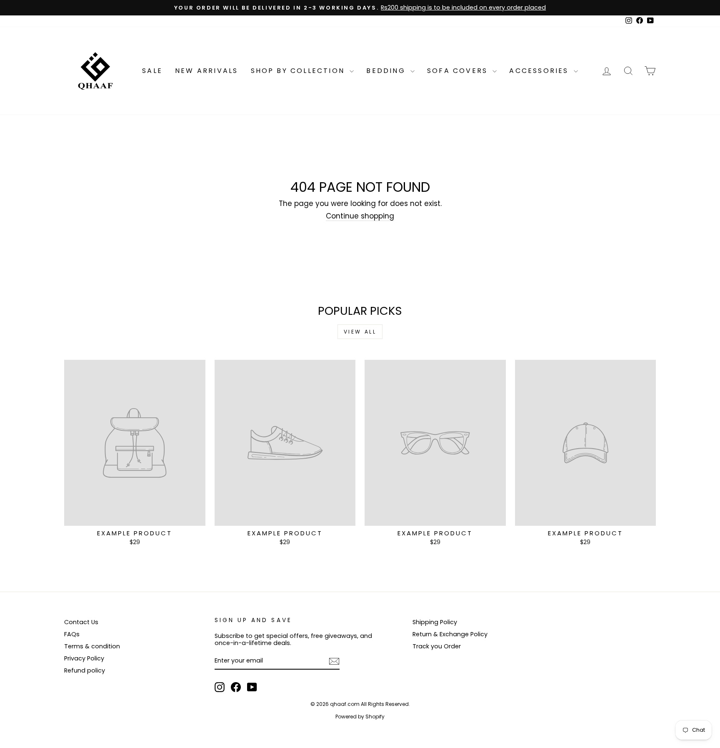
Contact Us (81, 622)
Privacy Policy (84, 658)
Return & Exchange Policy (450, 634)
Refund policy (84, 670)
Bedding (387, 70)
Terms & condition (92, 646)
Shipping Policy (434, 622)
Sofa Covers (458, 70)
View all (360, 331)
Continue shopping (360, 216)
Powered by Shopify (360, 716)
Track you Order (436, 646)
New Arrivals (206, 70)
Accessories (540, 70)
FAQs (72, 634)
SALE (152, 70)
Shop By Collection (299, 70)
